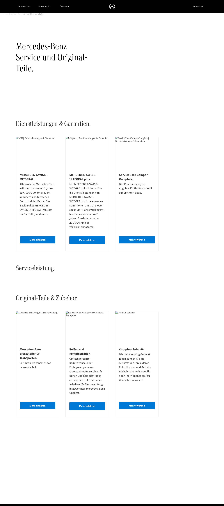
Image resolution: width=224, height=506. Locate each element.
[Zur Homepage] (112, 6)
